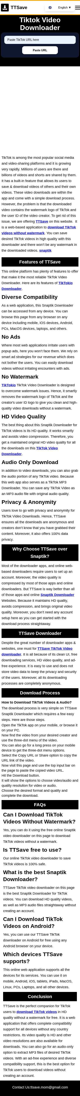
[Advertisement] (40, 113)
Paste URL (40, 50)
